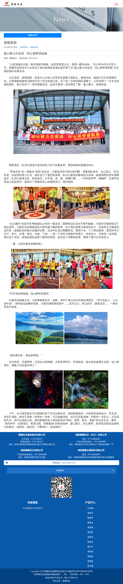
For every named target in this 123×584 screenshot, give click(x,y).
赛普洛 (90, 513)
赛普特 (90, 518)
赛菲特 (90, 537)
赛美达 (90, 523)
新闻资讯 (24, 47)
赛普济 (90, 542)
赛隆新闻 (32, 35)
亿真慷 (90, 508)
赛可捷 (90, 566)
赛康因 (90, 561)
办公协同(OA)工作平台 (32, 508)
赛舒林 (90, 532)
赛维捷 (90, 556)
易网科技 (66, 581)
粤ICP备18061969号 (84, 571)
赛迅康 (90, 527)
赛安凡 (90, 547)
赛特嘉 (90, 551)
